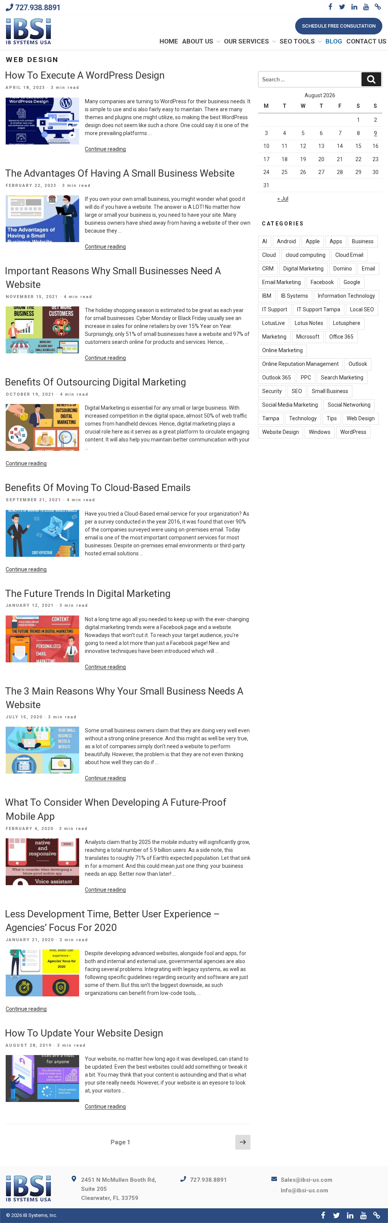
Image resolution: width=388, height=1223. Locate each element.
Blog (333, 41)
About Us (197, 41)
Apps (336, 241)
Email (368, 269)
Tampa (270, 418)
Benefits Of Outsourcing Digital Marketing (95, 382)
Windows (319, 432)
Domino (342, 269)
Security (272, 391)
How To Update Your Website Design (84, 1033)
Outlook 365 (276, 378)
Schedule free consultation (338, 26)
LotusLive (273, 323)
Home (169, 41)
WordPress (353, 432)
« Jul (282, 199)
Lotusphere (346, 323)
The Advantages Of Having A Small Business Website (120, 173)
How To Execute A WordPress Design (85, 75)
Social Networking (349, 405)
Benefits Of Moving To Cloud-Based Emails (98, 487)
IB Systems (294, 296)
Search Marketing (342, 378)
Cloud (269, 255)
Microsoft (307, 337)
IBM (266, 296)
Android (286, 241)
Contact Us (366, 41)
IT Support (274, 309)
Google (352, 282)
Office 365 (341, 337)
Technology (303, 418)
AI (264, 241)
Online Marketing (282, 350)
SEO (297, 391)
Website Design (280, 432)
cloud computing (305, 255)
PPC (306, 378)
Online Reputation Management (300, 364)
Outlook (358, 364)
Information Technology (346, 296)
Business (363, 241)
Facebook (322, 282)
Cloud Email (349, 255)
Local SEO (362, 309)
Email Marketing (281, 282)
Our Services (246, 41)
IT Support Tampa (318, 309)
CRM (268, 269)
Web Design (361, 418)
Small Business (330, 391)
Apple (313, 241)
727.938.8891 (38, 7)
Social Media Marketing (290, 405)
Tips (332, 418)
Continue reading (105, 149)
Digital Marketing (303, 269)
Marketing (274, 337)
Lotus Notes (309, 323)
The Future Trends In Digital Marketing (88, 593)
